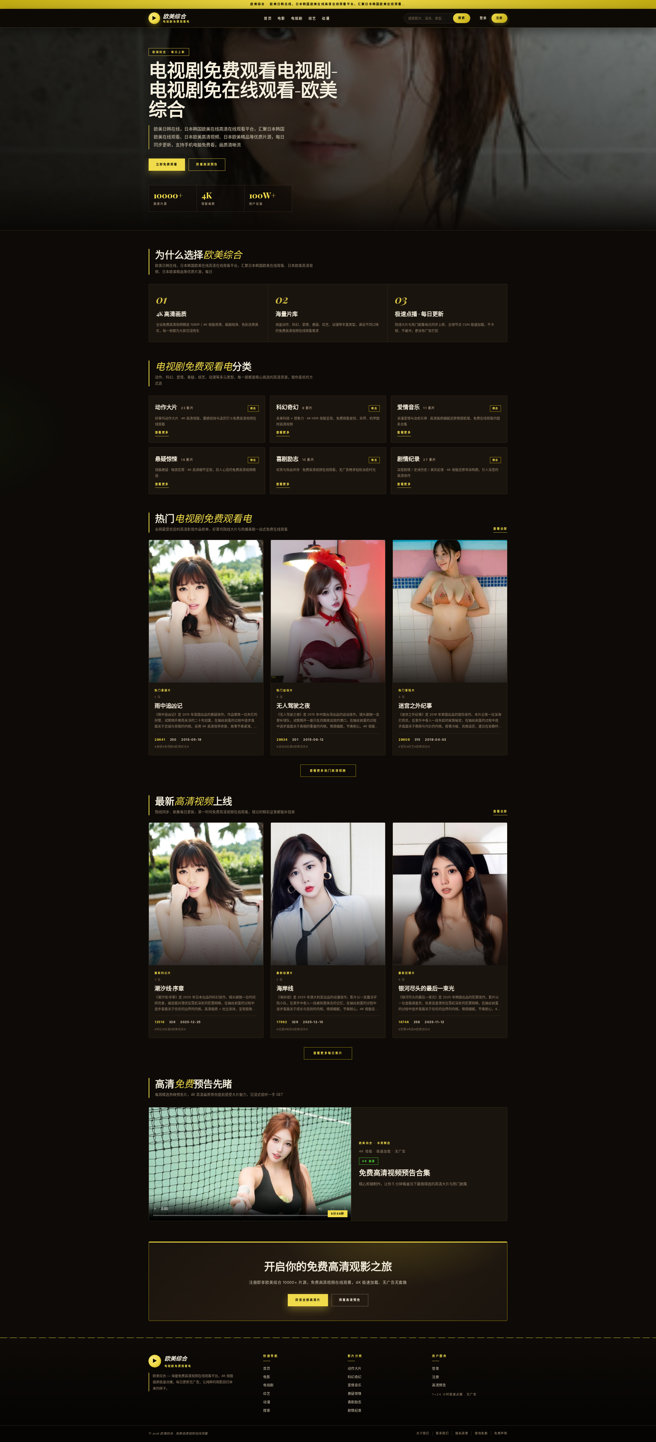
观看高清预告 (207, 164)
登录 (483, 18)
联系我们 (442, 1433)
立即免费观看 (167, 164)
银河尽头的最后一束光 (426, 988)
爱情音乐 (355, 1385)
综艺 (312, 18)
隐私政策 (461, 1433)
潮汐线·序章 (169, 988)
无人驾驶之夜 (293, 705)
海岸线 (284, 988)
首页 (268, 18)
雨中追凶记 (168, 705)
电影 (281, 18)
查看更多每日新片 (328, 1053)
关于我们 (422, 1433)
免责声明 (500, 1433)
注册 (499, 18)
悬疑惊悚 (355, 1393)
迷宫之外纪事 (415, 705)
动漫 (326, 18)
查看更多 (162, 432)
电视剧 (297, 18)
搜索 (461, 18)
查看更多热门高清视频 (328, 770)
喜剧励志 (355, 1402)
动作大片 (355, 1368)
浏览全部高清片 (308, 1300)
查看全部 (500, 529)
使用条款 (481, 1433)
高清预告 (439, 1385)
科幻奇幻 (355, 1377)
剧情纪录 (355, 1410)
